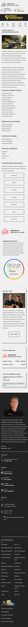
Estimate (20, 26)
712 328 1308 (6, 380)
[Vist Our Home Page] (14, 17)
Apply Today (14, 334)
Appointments (18, 548)
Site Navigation (5, 612)
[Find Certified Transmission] (14, 384)
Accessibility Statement (7, 615)
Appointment (10, 3)
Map (25, 26)
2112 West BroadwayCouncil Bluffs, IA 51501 (10, 505)
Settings (11, 621)
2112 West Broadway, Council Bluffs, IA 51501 (13, 377)
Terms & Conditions (6, 618)
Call (7, 26)
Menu (2, 26)
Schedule (13, 26)
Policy (6, 621)
